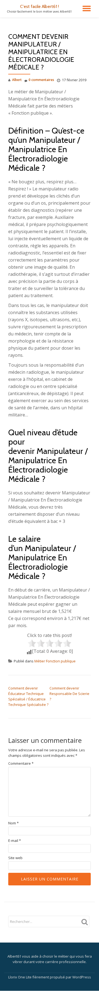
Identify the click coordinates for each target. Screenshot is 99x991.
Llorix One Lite (20, 977)
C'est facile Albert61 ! (39, 6)
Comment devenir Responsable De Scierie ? (69, 694)
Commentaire (21, 763)
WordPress (81, 977)
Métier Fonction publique (55, 661)
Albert (17, 79)
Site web (15, 858)
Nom (13, 823)
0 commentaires (41, 79)
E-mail (14, 841)
